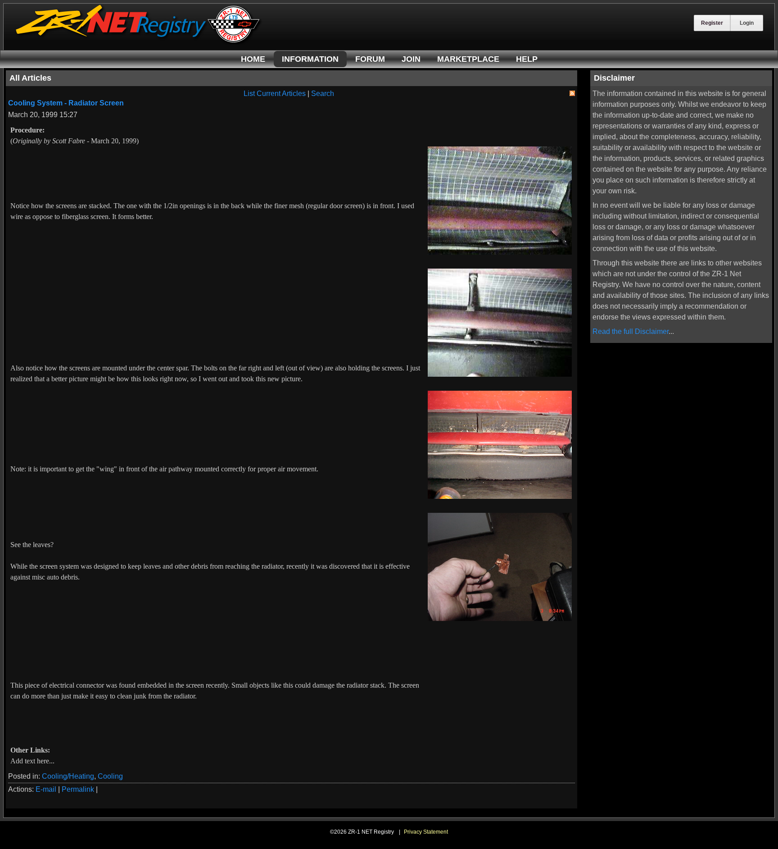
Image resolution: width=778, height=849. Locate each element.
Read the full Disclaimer (631, 331)
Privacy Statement (426, 832)
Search (322, 93)
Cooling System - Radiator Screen (66, 103)
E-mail (46, 789)
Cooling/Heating (68, 776)
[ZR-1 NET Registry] (138, 42)
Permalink (78, 789)
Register (712, 23)
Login (747, 23)
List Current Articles (275, 93)
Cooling (110, 776)
